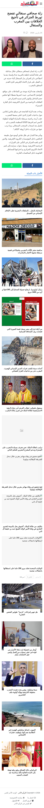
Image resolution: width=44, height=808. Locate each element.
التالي (30, 577)
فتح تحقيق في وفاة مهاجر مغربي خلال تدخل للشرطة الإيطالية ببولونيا (22, 488)
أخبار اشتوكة (22, 644)
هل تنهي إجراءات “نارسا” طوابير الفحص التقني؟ (22, 613)
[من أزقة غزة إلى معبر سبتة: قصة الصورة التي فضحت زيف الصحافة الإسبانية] (22, 311)
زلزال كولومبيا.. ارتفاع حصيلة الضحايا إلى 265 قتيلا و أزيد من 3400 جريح (22, 290)
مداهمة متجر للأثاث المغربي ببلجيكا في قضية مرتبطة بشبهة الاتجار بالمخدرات (25, 251)
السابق (37, 577)
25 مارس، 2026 (36, 32)
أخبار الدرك (22, 725)
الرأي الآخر (22, 792)
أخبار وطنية (22, 607)
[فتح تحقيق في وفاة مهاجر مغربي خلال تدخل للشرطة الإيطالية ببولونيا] (22, 469)
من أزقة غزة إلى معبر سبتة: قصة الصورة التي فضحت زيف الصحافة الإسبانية (24, 330)
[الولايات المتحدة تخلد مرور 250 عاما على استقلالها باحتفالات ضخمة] (22, 550)
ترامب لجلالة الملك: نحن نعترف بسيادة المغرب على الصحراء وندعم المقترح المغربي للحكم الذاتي (22, 448)
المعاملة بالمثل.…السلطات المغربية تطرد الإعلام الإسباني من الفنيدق (23, 211)
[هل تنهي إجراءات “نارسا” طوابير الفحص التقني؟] (22, 598)
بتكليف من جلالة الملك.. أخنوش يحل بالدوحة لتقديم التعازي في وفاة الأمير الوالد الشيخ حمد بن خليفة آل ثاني (22, 529)
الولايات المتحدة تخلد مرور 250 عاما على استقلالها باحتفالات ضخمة (22, 569)
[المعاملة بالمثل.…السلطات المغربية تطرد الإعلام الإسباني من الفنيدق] (22, 193)
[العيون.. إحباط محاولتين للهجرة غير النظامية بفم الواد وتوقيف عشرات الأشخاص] (22, 715)
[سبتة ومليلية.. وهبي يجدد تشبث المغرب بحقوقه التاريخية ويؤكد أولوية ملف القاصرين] (22, 675)
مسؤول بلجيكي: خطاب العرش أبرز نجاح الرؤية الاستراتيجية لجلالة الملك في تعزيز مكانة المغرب (23, 409)
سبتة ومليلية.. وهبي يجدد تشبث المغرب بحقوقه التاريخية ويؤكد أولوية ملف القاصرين (22, 692)
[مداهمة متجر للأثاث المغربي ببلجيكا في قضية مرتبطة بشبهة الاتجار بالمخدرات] (22, 232)
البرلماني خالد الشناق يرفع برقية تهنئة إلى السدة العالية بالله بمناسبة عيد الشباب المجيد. (22, 772)
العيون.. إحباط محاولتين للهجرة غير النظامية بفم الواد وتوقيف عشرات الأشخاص (22, 732)
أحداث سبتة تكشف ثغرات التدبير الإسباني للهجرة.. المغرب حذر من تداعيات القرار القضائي (23, 369)
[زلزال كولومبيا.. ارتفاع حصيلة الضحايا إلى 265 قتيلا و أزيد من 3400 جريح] (22, 271)
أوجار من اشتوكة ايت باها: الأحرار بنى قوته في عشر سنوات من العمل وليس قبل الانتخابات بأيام (22, 652)
